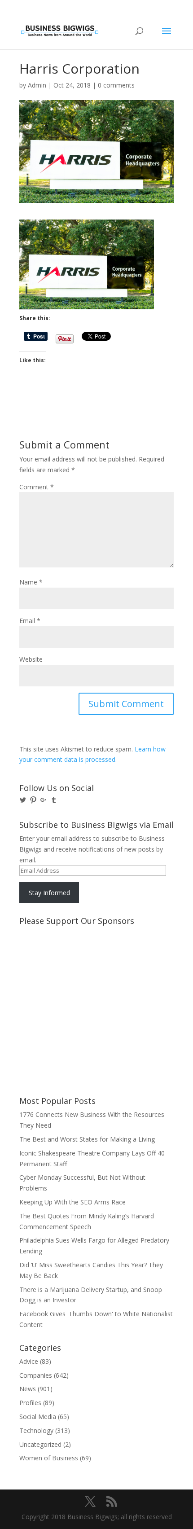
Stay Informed (49, 892)
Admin (37, 85)
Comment (36, 487)
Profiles (30, 1402)
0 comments (116, 85)
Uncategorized (40, 1444)
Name (31, 582)
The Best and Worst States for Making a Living (87, 1139)
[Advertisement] (59, 963)
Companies (35, 1375)
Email (29, 620)
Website (31, 659)
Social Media (37, 1416)
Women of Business (48, 1458)
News (27, 1388)
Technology (36, 1430)
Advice (28, 1361)
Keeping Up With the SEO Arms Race (72, 1202)
